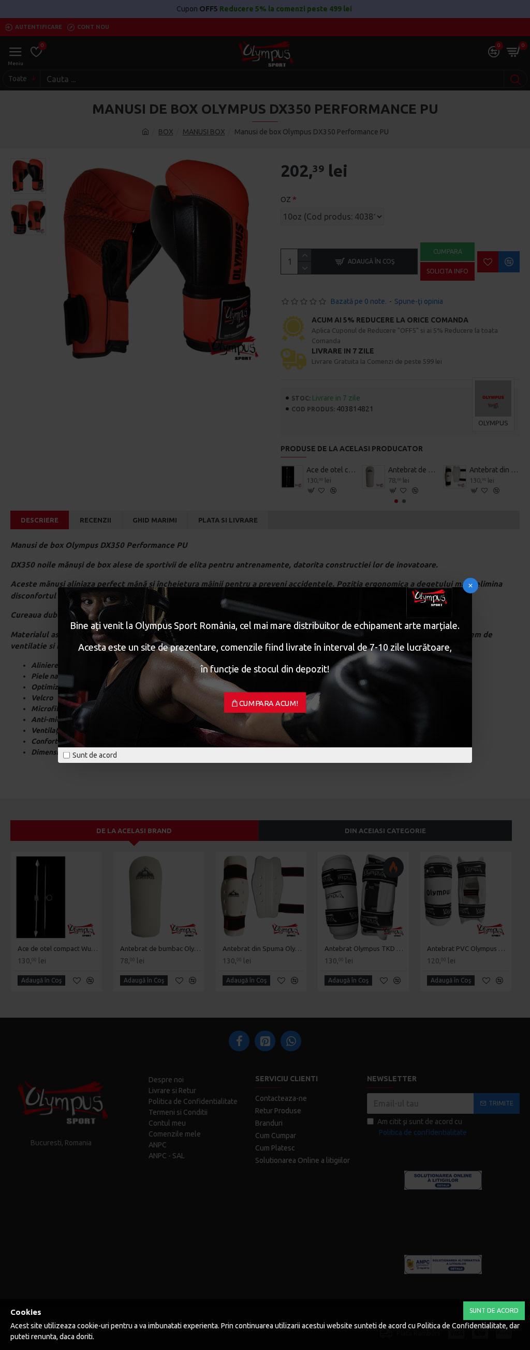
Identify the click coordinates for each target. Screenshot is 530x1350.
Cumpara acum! (269, 703)
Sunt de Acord (494, 1310)
